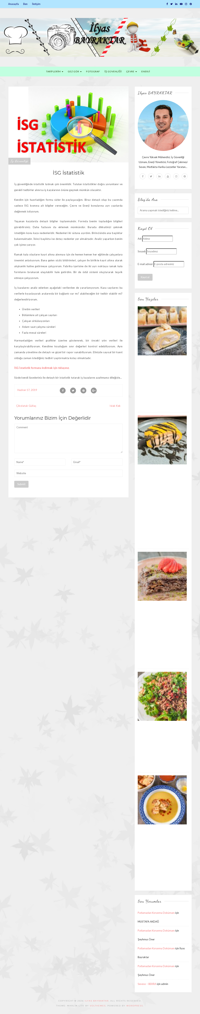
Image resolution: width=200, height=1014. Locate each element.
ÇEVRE (130, 71)
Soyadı (142, 251)
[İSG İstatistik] (68, 125)
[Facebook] (167, 3)
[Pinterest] (191, 3)
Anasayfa (13, 3)
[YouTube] (181, 3)
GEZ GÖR (74, 71)
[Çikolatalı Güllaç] (162, 576)
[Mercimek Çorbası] (162, 799)
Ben (25, 3)
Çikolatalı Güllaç (26, 405)
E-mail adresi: (145, 264)
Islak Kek (115, 405)
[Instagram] (186, 3)
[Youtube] (168, 176)
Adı (140, 238)
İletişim (36, 3)
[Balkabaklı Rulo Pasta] (162, 439)
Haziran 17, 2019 (27, 389)
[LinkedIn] (176, 3)
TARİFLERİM (53, 71)
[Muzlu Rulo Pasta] (162, 330)
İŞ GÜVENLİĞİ (113, 71)
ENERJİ (145, 71)
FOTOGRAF (93, 71)
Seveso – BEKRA (147, 983)
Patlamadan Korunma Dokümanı (156, 912)
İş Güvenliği (19, 161)
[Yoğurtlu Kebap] (162, 696)
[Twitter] (171, 3)
